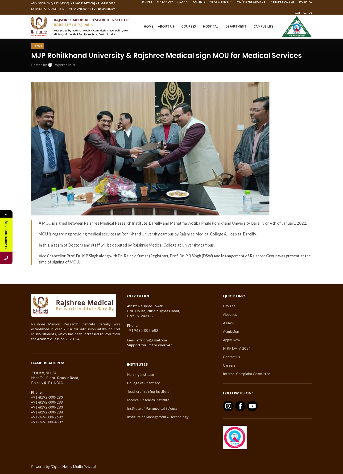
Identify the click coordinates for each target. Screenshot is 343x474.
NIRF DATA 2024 (237, 348)
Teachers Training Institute (148, 391)
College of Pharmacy (143, 383)
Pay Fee (229, 306)
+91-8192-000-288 (47, 412)
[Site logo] (80, 26)
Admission (231, 331)
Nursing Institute (140, 374)
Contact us (231, 357)
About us (230, 314)
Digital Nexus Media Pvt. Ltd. (73, 466)
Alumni (228, 323)
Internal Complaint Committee (246, 374)
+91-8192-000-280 (47, 397)
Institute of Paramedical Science (152, 408)
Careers (229, 365)
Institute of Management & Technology (158, 417)
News (37, 46)
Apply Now (231, 340)
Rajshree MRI (64, 65)
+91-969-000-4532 (47, 422)
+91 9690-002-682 (142, 330)
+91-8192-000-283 (47, 407)
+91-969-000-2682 (47, 417)
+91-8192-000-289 (47, 402)
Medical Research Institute (148, 400)
